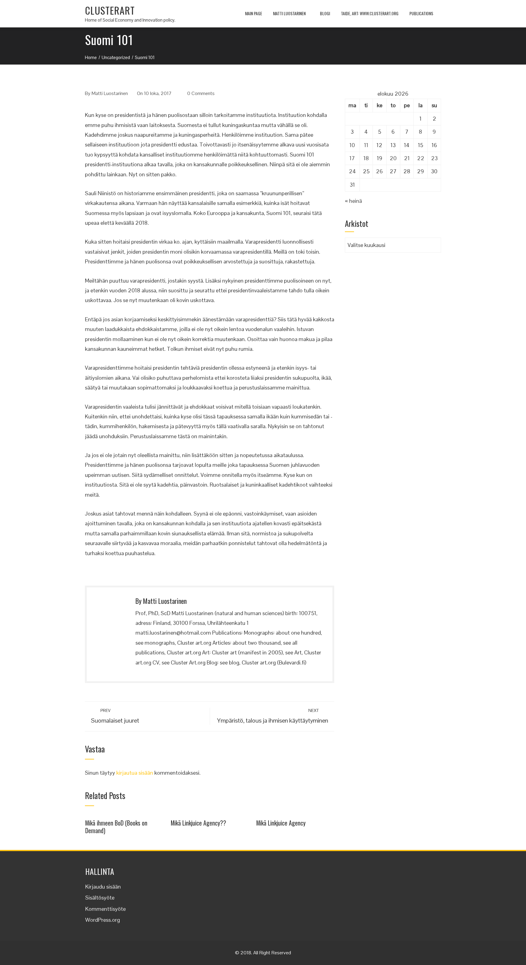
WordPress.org (102, 919)
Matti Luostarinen (289, 13)
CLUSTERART (110, 10)
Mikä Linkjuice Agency (281, 822)
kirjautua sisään (134, 772)
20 (393, 158)
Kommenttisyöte (105, 908)
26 (379, 171)
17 (352, 158)
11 (366, 145)
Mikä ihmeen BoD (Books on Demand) (116, 826)
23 (434, 158)
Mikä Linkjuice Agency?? (198, 822)
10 (352, 145)
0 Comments (201, 93)
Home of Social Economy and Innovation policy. (130, 20)
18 (366, 158)
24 (352, 171)
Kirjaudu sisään (103, 886)
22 (420, 158)
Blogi (325, 13)
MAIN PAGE (253, 13)
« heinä (353, 200)
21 (407, 158)
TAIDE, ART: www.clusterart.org (369, 13)
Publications (421, 13)
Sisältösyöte (99, 897)
